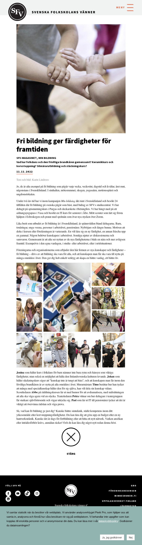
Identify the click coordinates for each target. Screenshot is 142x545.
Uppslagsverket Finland (119, 501)
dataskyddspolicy (108, 521)
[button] (130, 7)
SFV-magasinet (26, 158)
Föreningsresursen (122, 490)
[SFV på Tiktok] (27, 493)
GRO (133, 485)
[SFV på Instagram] (37, 493)
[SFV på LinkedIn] (8, 499)
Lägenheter (128, 506)
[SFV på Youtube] (18, 493)
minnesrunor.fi (125, 495)
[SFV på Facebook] (8, 493)
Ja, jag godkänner (112, 537)
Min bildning (47, 158)
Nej (130, 537)
